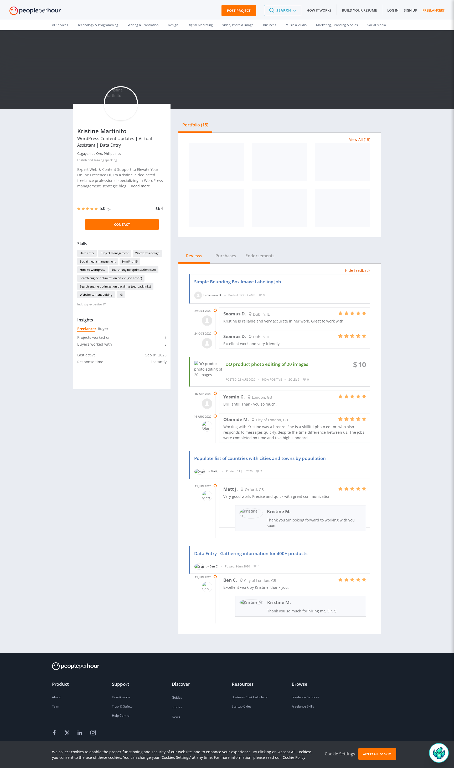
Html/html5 (130, 261)
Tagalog (99, 160)
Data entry (87, 253)
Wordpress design (147, 253)
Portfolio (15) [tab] (195, 125)
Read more (140, 185)
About (56, 697)
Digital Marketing (200, 25)
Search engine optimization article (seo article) (111, 278)
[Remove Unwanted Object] (280, 208)
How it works (319, 10)
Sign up (410, 10)
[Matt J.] (199, 471)
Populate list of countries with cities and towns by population (260, 458)
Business (269, 25)
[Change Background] (216, 162)
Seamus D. (215, 295)
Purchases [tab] (225, 256)
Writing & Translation (143, 25)
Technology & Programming (98, 25)
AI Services (60, 25)
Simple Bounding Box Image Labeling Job (237, 282)
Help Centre (121, 715)
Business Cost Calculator (250, 697)
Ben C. (214, 566)
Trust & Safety (122, 706)
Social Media (376, 25)
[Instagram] (93, 733)
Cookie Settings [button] (340, 754)
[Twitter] (67, 733)
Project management (115, 253)
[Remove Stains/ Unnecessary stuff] (216, 208)
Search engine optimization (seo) (134, 270)
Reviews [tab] (194, 256)
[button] (282, 10)
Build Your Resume (359, 10)
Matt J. (215, 471)
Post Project (239, 10)
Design (173, 25)
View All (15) (359, 139)
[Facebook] (55, 733)
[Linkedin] (80, 733)
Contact (122, 224)
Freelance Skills (303, 706)
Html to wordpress (92, 270)
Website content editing (96, 294)
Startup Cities (241, 706)
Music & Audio (296, 25)
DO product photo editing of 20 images (266, 364)
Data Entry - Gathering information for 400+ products (250, 553)
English (82, 160)
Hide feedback (357, 270)
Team (56, 706)
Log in (393, 10)
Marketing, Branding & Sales (337, 25)
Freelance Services (305, 697)
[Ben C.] (199, 566)
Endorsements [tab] (260, 256)
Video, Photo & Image (238, 25)
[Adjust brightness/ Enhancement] (280, 162)
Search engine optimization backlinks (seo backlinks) (115, 286)
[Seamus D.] (198, 295)
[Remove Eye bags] (343, 162)
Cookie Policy (294, 757)
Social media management (98, 261)
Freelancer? (433, 10)
